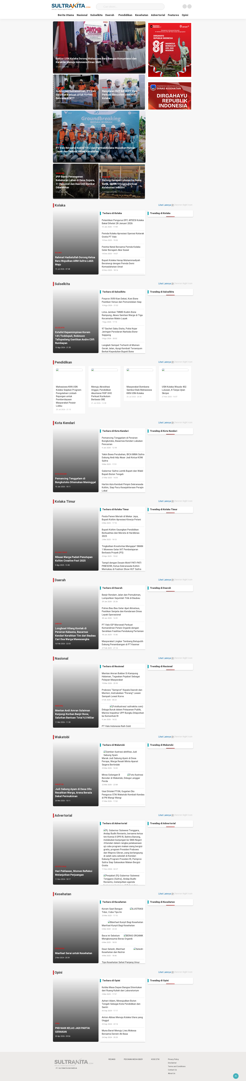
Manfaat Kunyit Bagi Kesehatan (118, 927)
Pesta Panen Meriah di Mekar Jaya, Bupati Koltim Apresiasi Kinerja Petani (121, 519)
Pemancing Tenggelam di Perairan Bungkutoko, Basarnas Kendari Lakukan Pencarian (122, 442)
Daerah (109, 15)
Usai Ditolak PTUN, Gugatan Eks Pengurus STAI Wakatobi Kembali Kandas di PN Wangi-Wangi (123, 796)
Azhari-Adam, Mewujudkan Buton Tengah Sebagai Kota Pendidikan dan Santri (121, 1005)
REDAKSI (111, 1059)
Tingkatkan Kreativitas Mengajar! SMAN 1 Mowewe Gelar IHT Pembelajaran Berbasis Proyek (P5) (122, 551)
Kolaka (60, 205)
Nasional (82, 15)
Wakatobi (62, 737)
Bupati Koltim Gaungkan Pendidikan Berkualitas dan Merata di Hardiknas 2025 (120, 534)
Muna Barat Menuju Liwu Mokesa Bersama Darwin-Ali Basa (119, 1034)
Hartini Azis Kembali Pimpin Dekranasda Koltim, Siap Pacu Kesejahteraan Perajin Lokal (123, 489)
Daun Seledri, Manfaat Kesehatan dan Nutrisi (113, 952)
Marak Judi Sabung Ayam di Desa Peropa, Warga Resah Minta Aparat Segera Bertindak (120, 763)
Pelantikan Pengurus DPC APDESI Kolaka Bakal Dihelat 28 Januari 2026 (123, 223)
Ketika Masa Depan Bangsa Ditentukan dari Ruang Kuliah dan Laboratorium (122, 990)
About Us (171, 1073)
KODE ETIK (155, 1059)
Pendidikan (125, 15)
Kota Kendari (65, 423)
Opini (185, 15)
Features (173, 15)
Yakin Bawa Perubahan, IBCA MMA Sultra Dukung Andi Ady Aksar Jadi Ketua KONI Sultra (123, 459)
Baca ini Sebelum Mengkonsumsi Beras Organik (117, 939)
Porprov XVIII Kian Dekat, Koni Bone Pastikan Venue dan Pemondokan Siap (122, 302)
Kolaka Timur (65, 501)
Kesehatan (141, 15)
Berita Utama (66, 15)
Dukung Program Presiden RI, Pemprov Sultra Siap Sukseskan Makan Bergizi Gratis (122, 863)
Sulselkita (96, 15)
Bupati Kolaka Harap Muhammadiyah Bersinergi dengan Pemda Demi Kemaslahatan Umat (121, 265)
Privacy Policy (173, 1059)
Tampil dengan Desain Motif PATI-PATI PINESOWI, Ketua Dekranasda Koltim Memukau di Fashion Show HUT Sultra (121, 567)
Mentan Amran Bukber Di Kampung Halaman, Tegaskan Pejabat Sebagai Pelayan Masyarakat (121, 678)
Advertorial (158, 15)
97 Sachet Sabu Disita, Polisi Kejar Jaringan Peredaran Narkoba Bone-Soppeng (120, 333)
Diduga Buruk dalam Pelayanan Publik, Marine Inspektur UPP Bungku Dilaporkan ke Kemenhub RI (123, 714)
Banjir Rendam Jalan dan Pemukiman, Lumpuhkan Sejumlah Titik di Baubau (121, 598)
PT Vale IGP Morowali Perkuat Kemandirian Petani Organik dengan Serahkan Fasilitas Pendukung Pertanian (123, 629)
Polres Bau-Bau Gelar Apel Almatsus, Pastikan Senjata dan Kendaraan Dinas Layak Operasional (122, 613)
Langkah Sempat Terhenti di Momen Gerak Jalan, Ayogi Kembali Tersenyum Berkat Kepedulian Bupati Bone (122, 350)
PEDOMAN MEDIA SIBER (133, 1059)
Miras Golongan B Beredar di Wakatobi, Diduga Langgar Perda (121, 779)
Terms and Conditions (176, 1066)
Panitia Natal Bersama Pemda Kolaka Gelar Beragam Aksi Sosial (121, 250)
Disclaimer (172, 1063)
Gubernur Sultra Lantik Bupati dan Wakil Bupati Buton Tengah (122, 474)
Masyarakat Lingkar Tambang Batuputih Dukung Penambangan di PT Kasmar (122, 644)
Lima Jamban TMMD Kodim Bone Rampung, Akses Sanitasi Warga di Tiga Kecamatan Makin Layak (122, 316)
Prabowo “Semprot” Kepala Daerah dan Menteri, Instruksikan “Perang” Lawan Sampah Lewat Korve (122, 694)
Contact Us (172, 1070)
